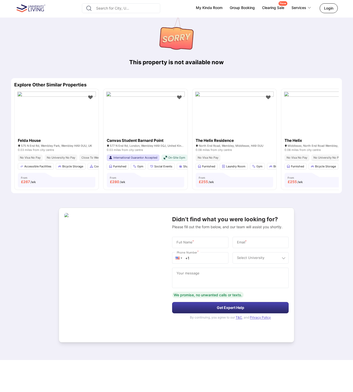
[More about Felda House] (56, 118)
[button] (178, 257)
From (28, 180)
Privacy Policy (260, 317)
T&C (239, 317)
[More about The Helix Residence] (234, 118)
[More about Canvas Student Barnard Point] (145, 118)
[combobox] (121, 8)
